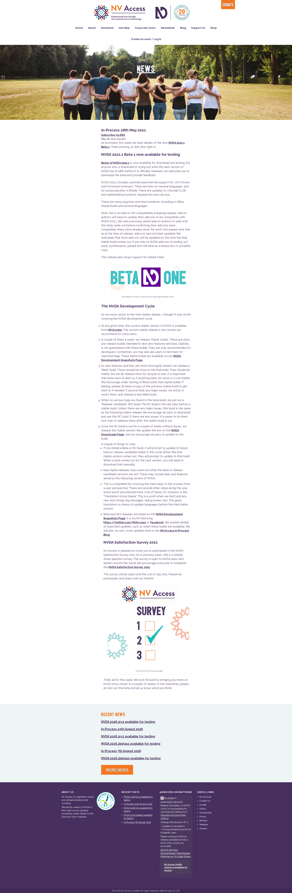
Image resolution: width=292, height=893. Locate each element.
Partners (203, 820)
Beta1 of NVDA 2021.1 (115, 162)
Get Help (124, 27)
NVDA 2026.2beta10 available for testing (131, 758)
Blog (183, 27)
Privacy (202, 816)
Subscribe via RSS (113, 135)
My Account (205, 797)
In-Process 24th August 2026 (122, 729)
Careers (203, 828)
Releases (203, 824)
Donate (228, 5)
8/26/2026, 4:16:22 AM (171, 802)
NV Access (115, 329)
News (146, 69)
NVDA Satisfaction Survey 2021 (129, 567)
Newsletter (168, 27)
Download (107, 27)
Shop (213, 27)
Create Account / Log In (146, 39)
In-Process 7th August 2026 (121, 751)
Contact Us (204, 801)
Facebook (157, 522)
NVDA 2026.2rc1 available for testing (128, 736)
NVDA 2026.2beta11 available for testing (130, 743)
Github (202, 809)
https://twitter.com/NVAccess (124, 522)
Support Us (198, 27)
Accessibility (205, 812)
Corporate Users (145, 27)
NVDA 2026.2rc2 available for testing (128, 722)
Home (79, 27)
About (92, 27)
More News (117, 770)
